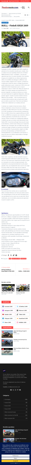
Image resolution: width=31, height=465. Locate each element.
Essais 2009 (8, 20)
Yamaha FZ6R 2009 (20, 292)
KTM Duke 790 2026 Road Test (20, 339)
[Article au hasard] (25, 15)
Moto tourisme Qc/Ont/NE (15, 13)
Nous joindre (17, 16)
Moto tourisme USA (6, 15)
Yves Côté (5, 28)
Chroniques (4, 13)
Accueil (3, 20)
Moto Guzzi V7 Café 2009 (7, 292)
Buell (10, 258)
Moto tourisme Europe (7, 16)
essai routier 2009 (16, 258)
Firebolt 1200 (23, 258)
